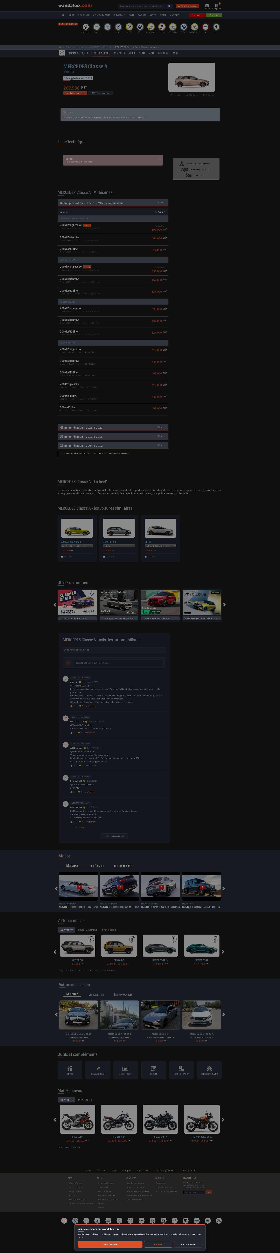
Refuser (158, 1244)
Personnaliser (188, 1244)
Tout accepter (110, 1244)
